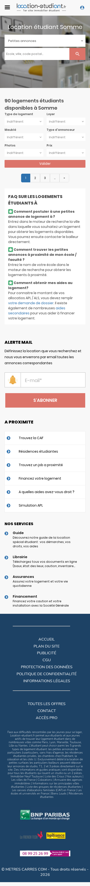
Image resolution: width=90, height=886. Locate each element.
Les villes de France (23, 780)
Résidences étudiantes (38, 451)
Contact (46, 711)
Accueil (46, 639)
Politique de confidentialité (47, 674)
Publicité (46, 653)
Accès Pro (46, 718)
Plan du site (47, 646)
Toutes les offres (47, 704)
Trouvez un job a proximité (41, 465)
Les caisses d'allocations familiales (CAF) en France (43, 790)
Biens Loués (58, 793)
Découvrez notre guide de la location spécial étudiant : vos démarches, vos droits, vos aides (42, 542)
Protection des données (46, 667)
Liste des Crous (54, 776)
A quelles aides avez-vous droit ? (46, 491)
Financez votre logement (40, 478)
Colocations (45, 780)
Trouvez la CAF (31, 438)
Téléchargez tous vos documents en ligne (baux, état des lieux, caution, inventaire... (45, 564)
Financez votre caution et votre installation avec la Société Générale (41, 603)
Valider (45, 163)
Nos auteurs (74, 776)
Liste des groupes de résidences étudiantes (54, 787)
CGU (46, 660)
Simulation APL (31, 505)
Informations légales (46, 681)
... (54, 178)
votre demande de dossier (31, 303)
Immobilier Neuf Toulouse (27, 776)
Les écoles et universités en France (46, 791)
